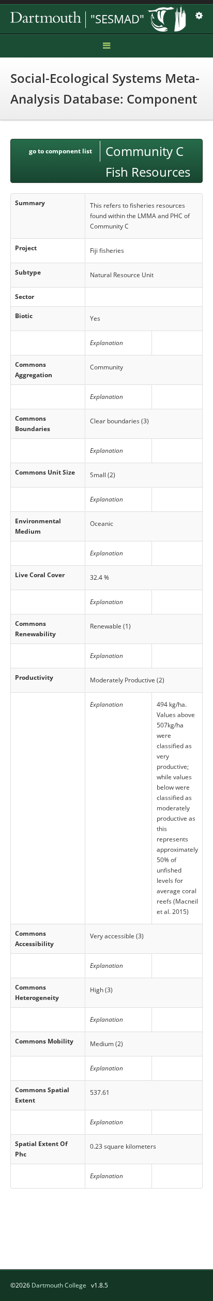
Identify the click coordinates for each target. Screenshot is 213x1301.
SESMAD (82, 19)
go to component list (60, 151)
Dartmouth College (59, 1285)
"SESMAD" (117, 18)
